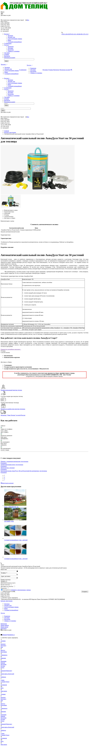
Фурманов (4, 685)
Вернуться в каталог (8, 483)
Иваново (3, 658)
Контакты (7, 56)
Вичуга (3, 650)
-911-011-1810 (75, 34)
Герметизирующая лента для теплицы (12, 464)
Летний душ (11, 37)
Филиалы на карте (9, 57)
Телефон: (4, 573)
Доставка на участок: (7, 586)
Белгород (3, 645)
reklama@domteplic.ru (8, 634)
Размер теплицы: (6, 579)
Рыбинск (3, 677)
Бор (2, 647)
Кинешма (3, 661)
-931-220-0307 (66, 34)
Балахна (3, 644)
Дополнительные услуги (8, 583)
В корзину (4, 463)
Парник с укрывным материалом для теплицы (14, 461)
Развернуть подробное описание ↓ (11, 349)
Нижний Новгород (6, 670)
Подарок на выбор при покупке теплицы (13, 409)
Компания (4, 623)
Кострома (3, 664)
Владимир (4, 652)
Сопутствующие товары (15, 38)
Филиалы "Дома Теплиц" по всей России (13, 415)
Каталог (6, 34)
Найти (6, 61)
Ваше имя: (4, 569)
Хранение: (4, 588)
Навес (9, 40)
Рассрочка (11, 49)
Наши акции (4, 627)
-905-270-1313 (83, 34)
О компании (7, 43)
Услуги (6, 45)
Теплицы (10, 35)
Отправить (85, 591)
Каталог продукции (6, 601)
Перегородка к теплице (8, 467)
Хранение (11, 46)
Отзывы (6, 54)
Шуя (2, 688)
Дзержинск (4, 655)
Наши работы (5, 625)
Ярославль (4, 691)
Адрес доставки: (5, 576)
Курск (2, 667)
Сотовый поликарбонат (15, 42)
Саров (2, 680)
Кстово (3, 666)
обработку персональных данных (21, 590)
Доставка (10, 48)
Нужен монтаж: (5, 584)
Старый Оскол (5, 681)
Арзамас (3, 641)
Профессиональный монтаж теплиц (11, 390)
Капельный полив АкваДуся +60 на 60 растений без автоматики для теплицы (24, 471)
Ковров (3, 663)
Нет (28, 20)
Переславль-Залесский (7, 674)
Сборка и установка (13, 51)
